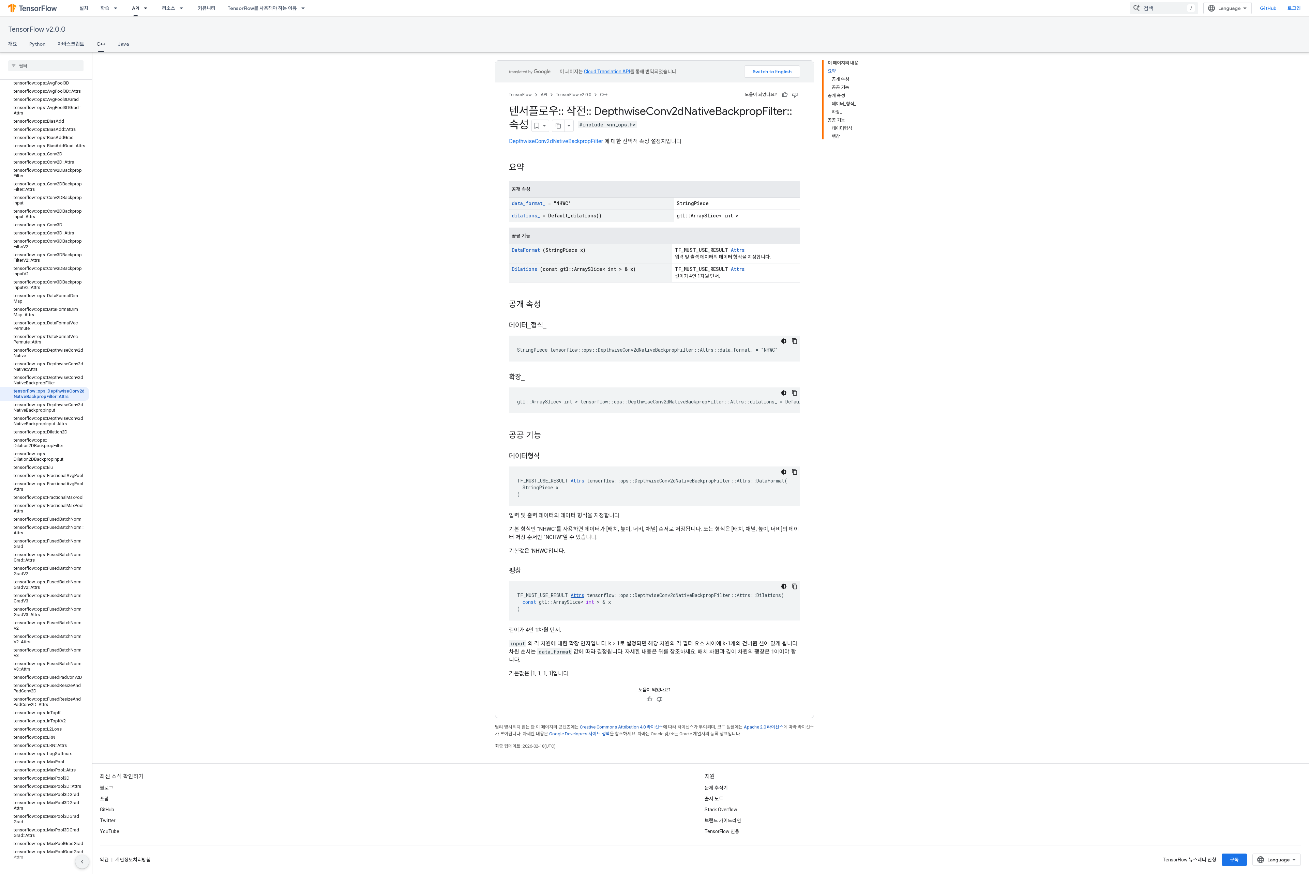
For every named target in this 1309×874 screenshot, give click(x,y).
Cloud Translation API (607, 71)
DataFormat (526, 250)
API (135, 8)
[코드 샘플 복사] (794, 341)
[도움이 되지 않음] (795, 95)
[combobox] (1164, 8)
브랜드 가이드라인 (723, 820)
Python (37, 44)
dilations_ (526, 215)
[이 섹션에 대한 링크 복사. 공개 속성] (550, 305)
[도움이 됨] (785, 95)
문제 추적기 (716, 788)
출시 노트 (714, 798)
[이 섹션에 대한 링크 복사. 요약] (533, 168)
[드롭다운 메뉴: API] (147, 8)
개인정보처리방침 (133, 859)
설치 (83, 8)
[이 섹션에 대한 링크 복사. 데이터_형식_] (555, 326)
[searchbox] (46, 65)
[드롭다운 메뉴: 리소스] (183, 8)
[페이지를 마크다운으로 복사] (558, 126)
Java (123, 44)
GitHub (1268, 8)
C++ (101, 44)
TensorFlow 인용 (722, 831)
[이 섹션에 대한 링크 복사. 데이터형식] (548, 457)
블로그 (106, 788)
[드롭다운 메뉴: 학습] (117, 8)
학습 (105, 8)
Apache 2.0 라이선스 (763, 727)
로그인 (1294, 8)
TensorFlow (520, 94)
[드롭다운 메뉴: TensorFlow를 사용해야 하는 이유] (305, 8)
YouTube (109, 831)
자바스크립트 (71, 44)
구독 (1234, 860)
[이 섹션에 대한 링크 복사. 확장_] (533, 377)
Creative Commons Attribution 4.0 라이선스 (621, 727)
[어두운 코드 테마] (783, 341)
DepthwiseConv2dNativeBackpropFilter (556, 141)
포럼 (104, 798)
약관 (104, 859)
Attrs (737, 250)
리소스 (168, 8)
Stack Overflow (721, 809)
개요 (12, 44)
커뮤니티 (206, 8)
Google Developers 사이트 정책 (579, 733)
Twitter (108, 820)
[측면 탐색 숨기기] (82, 862)
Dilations (524, 269)
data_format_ (528, 203)
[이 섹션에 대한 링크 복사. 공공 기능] (550, 436)
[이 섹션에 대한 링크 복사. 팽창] (530, 571)
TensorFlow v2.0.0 (36, 29)
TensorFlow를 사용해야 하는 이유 (262, 8)
